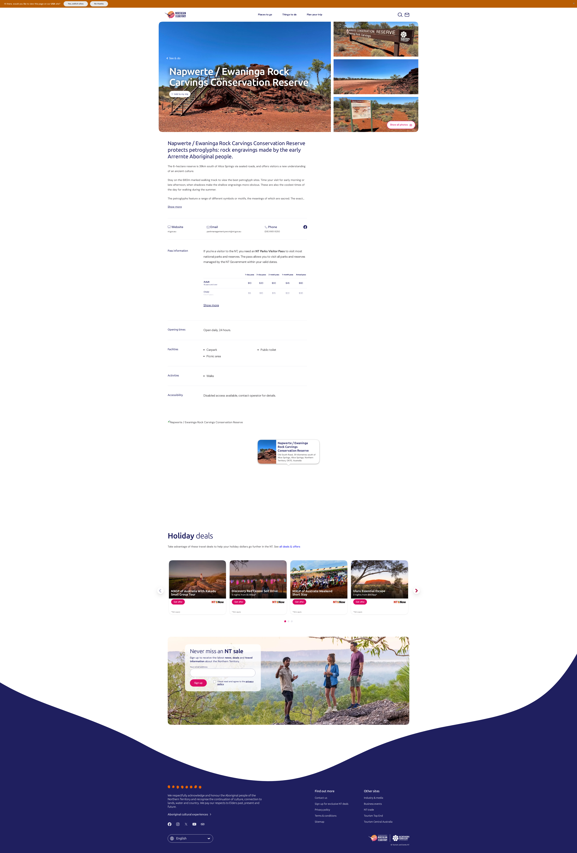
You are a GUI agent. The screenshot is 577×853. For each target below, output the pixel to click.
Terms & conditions (325, 815)
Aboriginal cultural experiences (188, 814)
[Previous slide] (160, 590)
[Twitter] (186, 824)
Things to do (289, 14)
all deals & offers (289, 546)
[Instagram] (178, 824)
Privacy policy (322, 809)
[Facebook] (169, 824)
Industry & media (373, 797)
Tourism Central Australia (378, 821)
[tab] (285, 621)
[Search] (400, 14)
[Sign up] (407, 15)
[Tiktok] (211, 824)
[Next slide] (416, 590)
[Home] (175, 15)
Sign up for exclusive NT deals (331, 803)
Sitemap (319, 821)
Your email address (199, 667)
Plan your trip (314, 14)
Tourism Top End (373, 815)
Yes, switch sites (76, 4)
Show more (175, 206)
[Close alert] (573, 3)
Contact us (321, 797)
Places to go (265, 14)
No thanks (99, 4)
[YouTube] (194, 824)
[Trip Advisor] (203, 824)
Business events (373, 803)
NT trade (369, 809)
